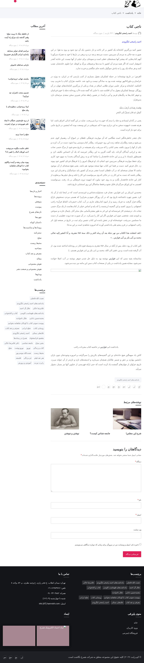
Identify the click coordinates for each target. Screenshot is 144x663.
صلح (39, 238)
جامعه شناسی (27, 343)
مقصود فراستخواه (37, 338)
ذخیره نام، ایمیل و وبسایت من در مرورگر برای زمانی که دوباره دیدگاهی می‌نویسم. (107, 545)
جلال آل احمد (25, 308)
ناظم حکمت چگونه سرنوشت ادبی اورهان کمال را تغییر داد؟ (17, 150)
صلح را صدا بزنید (22, 134)
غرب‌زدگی (28, 358)
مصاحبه (38, 248)
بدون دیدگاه (98, 33)
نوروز (28, 348)
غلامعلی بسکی (38, 333)
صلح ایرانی (26, 328)
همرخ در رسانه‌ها (20, 338)
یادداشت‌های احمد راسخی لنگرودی (128, 380)
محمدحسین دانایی (37, 318)
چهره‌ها (38, 217)
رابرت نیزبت (39, 363)
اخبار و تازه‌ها (35, 191)
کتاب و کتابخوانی (10, 313)
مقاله (39, 258)
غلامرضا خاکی (38, 308)
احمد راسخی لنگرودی (123, 33)
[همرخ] (131, 4)
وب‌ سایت (137, 530)
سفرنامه (37, 232)
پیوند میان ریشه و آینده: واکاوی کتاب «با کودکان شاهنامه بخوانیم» (16, 165)
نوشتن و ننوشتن (71, 433)
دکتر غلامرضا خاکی (11, 343)
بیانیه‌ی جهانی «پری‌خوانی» (18, 79)
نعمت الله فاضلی (37, 298)
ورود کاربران (132, 628)
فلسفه (18, 358)
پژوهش (38, 201)
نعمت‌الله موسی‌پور (23, 353)
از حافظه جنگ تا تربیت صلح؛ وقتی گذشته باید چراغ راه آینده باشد (17, 37)
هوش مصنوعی (34, 264)
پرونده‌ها (37, 196)
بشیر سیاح (40, 343)
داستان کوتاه (35, 222)
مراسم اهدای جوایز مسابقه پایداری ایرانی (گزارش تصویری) (16, 52)
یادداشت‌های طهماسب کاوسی (32, 313)
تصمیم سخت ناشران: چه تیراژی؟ (19, 94)
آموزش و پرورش (24, 363)
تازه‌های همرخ (35, 212)
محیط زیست (35, 243)
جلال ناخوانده (21, 318)
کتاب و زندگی (38, 348)
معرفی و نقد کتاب (33, 253)
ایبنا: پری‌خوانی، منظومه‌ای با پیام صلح (17, 108)
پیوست (38, 207)
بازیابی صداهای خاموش (19, 65)
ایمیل (138, 515)
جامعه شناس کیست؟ (100, 433)
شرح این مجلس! (133, 433)
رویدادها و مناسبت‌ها (32, 227)
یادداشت (129, 13)
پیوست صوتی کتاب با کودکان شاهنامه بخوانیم (26, 323)
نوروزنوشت (19, 348)
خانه (139, 13)
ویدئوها (38, 274)
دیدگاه (138, 462)
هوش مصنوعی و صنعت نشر (28, 269)
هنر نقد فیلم (39, 358)
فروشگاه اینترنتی (130, 633)
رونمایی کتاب (38, 328)
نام (139, 500)
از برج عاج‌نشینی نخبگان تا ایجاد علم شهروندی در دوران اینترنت (16, 122)
